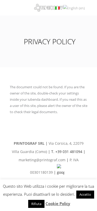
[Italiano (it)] (57, 7)
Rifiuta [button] (36, 203)
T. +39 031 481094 (66, 151)
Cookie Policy (58, 203)
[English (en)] (74, 7)
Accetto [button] (85, 194)
